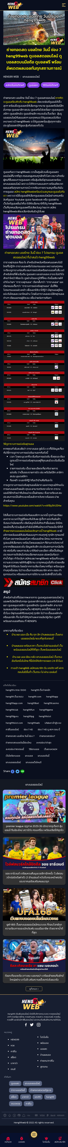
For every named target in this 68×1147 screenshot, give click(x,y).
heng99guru (12, 716)
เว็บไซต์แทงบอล (13, 756)
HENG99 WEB (11, 77)
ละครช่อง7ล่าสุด (43, 742)
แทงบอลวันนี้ (43, 756)
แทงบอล (29, 756)
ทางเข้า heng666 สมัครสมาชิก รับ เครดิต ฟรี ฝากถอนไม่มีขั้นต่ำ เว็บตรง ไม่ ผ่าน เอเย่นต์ (37, 670)
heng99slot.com (14, 723)
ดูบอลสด (33, 85)
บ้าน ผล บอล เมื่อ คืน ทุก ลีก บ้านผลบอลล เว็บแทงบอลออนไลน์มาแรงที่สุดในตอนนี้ (37, 636)
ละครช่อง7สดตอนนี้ (15, 749)
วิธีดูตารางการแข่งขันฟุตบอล (18, 444)
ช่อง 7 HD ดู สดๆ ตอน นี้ (49, 729)
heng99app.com (14, 703)
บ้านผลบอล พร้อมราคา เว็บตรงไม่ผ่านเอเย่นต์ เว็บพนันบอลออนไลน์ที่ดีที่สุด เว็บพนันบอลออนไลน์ (37, 648)
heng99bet (33, 703)
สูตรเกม (44, 1066)
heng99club (12, 710)
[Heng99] (26, 6)
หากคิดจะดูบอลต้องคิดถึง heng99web (33, 100)
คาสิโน (14, 1051)
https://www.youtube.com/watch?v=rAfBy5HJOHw (32, 505)
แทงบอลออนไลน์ (31, 77)
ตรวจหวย (15, 1103)
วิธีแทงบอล (34, 749)
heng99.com (34, 696)
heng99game (46, 710)
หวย (13, 1045)
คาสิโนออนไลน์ (12, 729)
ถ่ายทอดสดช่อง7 (47, 736)
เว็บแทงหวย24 (50, 749)
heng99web (34, 723)
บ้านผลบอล (45, 1055)
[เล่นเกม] (34, 1134)
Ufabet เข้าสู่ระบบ (53, 723)
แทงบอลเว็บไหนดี (33, 762)
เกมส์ (13, 1069)
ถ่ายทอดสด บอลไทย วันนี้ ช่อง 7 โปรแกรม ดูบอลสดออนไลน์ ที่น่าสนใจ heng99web (34, 254)
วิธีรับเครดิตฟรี (50, 85)
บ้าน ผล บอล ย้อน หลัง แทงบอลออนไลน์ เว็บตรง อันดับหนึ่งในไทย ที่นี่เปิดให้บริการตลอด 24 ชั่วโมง (37, 659)
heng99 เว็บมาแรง (14, 696)
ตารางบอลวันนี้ (18, 1090)
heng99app (52, 696)
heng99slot (45, 716)
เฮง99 (38, 1097)
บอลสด (43, 1049)
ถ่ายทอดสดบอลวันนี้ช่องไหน (18, 742)
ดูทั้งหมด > (34, 988)
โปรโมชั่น (44, 1037)
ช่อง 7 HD (28, 729)
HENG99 (15, 1039)
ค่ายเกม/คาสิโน (47, 1061)
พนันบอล (44, 1043)
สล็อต (13, 1057)
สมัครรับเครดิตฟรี (14, 85)
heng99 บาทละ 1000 (16, 690)
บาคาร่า (14, 1063)
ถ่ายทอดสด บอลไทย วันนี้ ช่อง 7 (20, 736)
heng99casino (51, 703)
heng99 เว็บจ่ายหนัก (40, 690)
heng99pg (28, 716)
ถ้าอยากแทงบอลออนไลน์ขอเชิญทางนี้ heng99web (30, 531)
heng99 (50, 1097)
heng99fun (28, 710)
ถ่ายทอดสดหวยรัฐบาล (41, 1090)
